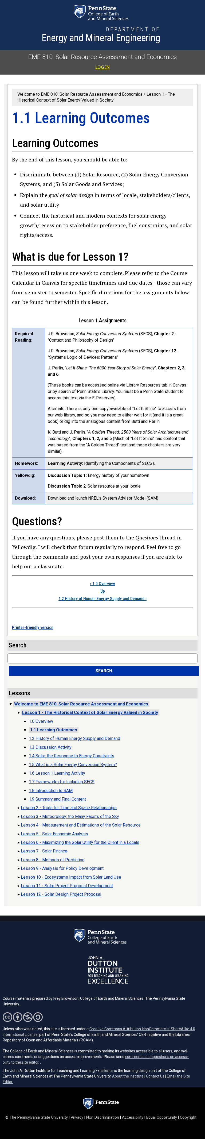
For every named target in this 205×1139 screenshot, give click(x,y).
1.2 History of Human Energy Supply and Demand (102, 598)
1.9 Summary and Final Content (57, 799)
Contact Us (155, 1076)
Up (102, 591)
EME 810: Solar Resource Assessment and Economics (102, 57)
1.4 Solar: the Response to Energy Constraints (71, 755)
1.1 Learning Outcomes (53, 729)
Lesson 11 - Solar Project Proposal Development (67, 885)
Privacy (77, 1117)
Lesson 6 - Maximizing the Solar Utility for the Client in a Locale (80, 842)
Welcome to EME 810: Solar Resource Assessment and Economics (80, 94)
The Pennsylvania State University (39, 1117)
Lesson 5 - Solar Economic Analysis (54, 833)
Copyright (188, 1117)
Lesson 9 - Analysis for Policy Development (62, 868)
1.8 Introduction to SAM (51, 790)
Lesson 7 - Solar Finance (44, 851)
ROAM (86, 1040)
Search (104, 670)
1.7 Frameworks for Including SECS (61, 781)
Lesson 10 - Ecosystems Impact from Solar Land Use (71, 877)
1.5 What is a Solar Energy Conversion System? (73, 764)
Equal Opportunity (161, 1117)
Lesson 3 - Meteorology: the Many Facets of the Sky (70, 816)
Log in (102, 67)
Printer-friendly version (32, 627)
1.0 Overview (102, 583)
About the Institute (128, 1076)
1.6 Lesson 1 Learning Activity (57, 773)
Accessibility (132, 1117)
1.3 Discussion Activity (50, 747)
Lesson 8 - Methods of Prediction (52, 859)
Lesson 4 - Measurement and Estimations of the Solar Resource (81, 825)
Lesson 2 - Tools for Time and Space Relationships (69, 807)
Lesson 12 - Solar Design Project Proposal (61, 894)
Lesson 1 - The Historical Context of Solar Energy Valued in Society (90, 712)
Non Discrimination (102, 1117)
